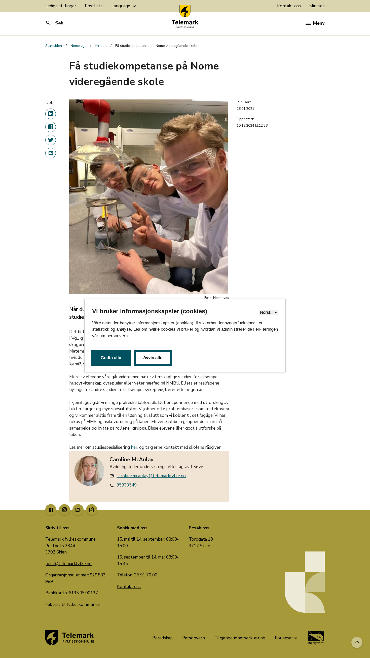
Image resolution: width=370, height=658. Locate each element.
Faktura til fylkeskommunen (72, 604)
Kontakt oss (289, 6)
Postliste (94, 6)
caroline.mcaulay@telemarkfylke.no (151, 476)
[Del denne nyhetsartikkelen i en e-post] (50, 153)
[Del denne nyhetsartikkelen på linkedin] (50, 114)
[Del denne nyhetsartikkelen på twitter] (50, 140)
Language (124, 6)
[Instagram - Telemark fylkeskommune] (64, 509)
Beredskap (162, 638)
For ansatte (286, 638)
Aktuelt (101, 45)
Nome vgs (78, 45)
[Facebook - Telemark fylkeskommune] (50, 509)
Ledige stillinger (60, 6)
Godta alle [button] (111, 357)
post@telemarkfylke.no (68, 564)
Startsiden (53, 45)
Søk (54, 23)
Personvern (193, 638)
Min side (317, 6)
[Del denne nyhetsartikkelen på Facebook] (50, 127)
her (134, 447)
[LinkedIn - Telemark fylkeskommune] (78, 509)
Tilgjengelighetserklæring (239, 638)
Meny (318, 23)
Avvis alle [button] (152, 357)
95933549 (127, 485)
